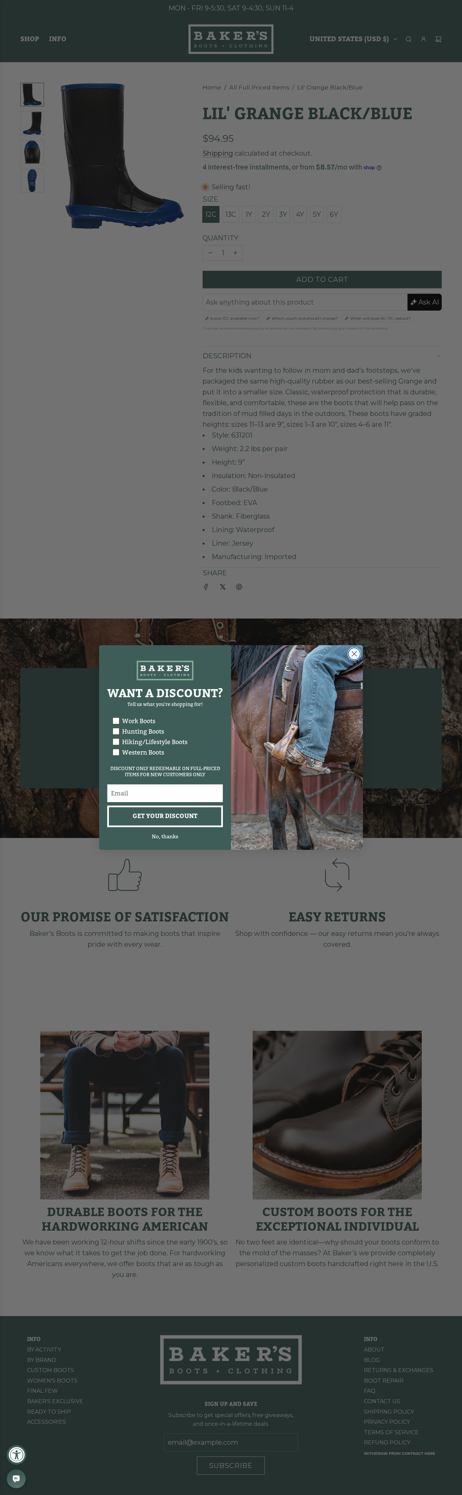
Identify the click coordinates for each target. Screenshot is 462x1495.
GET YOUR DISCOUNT (165, 816)
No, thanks (165, 836)
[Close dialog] (354, 654)
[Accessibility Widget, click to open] (16, 1455)
